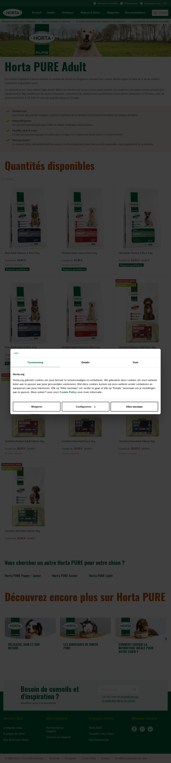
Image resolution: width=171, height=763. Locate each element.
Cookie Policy (68, 392)
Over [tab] (135, 362)
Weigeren (36, 406)
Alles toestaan (134, 406)
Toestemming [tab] (35, 362)
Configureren (83, 406)
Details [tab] (85, 362)
